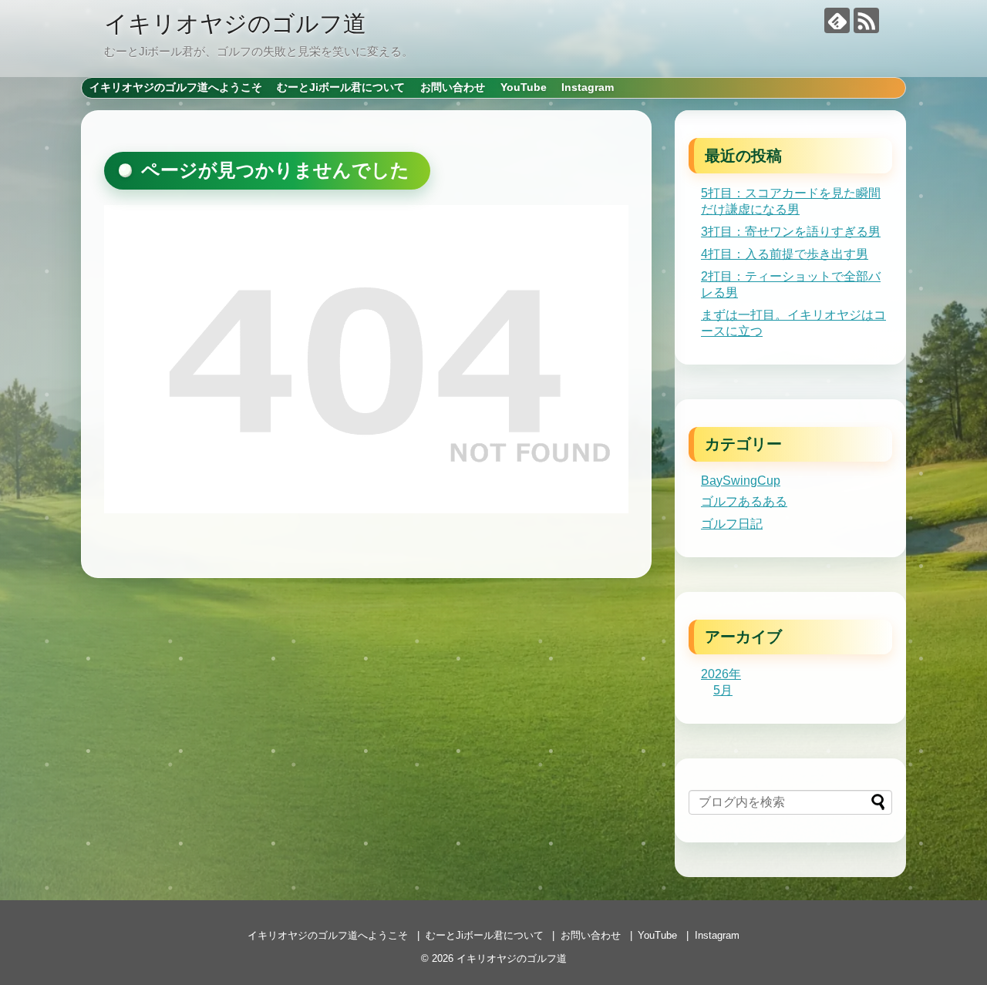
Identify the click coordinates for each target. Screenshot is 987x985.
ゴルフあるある (744, 501)
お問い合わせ (452, 87)
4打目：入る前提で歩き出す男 (784, 254)
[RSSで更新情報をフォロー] (866, 20)
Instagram (587, 87)
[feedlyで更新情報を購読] (837, 20)
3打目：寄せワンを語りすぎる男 (791, 231)
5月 (723, 690)
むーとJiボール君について (341, 87)
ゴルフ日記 (732, 523)
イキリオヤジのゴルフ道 (235, 23)
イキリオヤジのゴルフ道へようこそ (175, 87)
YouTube (523, 87)
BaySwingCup (740, 480)
